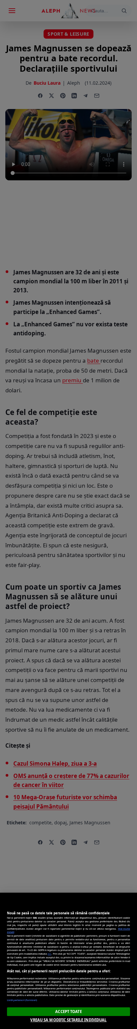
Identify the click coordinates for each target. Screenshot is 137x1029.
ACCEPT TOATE (68, 1011)
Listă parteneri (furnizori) (22, 1000)
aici (49, 953)
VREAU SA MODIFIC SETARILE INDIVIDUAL (68, 1019)
